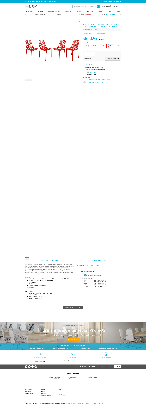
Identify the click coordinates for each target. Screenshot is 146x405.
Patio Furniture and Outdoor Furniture (40, 21)
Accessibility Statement (46, 395)
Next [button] (27, 258)
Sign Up (117, 366)
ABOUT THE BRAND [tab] (94, 265)
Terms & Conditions (70, 403)
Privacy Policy (80, 403)
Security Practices (98, 403)
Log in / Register (28, 389)
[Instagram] (35, 366)
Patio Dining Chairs (53, 21)
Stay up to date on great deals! (85, 366)
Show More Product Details (73, 307)
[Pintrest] (32, 366)
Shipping (43, 389)
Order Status (28, 391)
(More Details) (100, 29)
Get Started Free (73, 339)
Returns (43, 391)
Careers (59, 389)
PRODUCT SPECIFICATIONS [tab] (82, 265)
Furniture (30, 21)
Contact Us (43, 393)
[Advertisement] (89, 301)
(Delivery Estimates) (110, 33)
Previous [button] (28, 79)
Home (26, 21)
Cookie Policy (88, 403)
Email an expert (93, 72)
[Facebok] (26, 366)
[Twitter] (29, 366)
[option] (52, 50)
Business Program (29, 393)
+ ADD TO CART (102, 54)
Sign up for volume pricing (47, 1)
